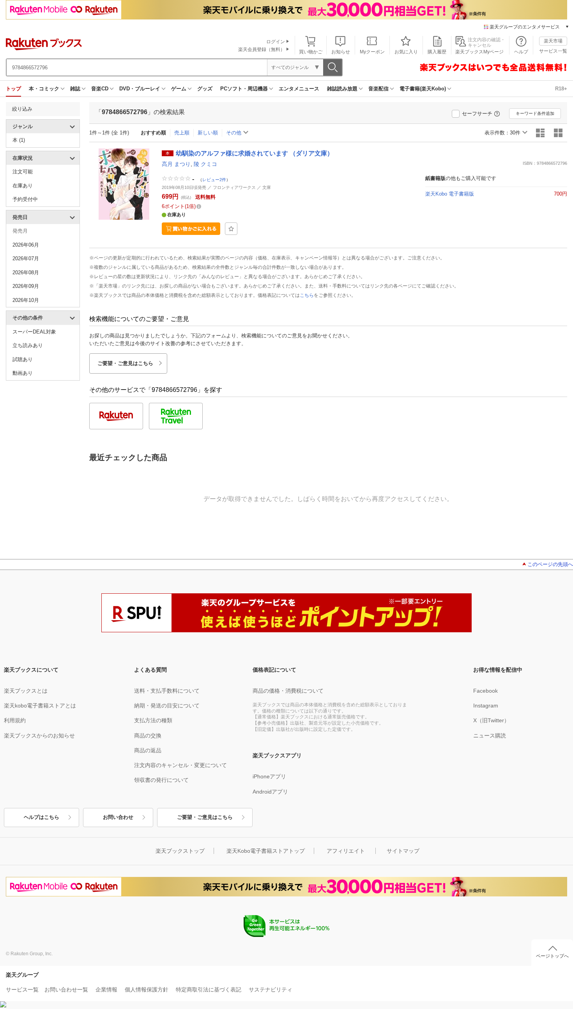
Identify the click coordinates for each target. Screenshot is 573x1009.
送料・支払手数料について (167, 691)
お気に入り (406, 52)
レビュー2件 (214, 179)
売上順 (181, 133)
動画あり (22, 373)
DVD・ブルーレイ (139, 89)
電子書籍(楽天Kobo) (423, 89)
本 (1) (18, 140)
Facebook (485, 691)
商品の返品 (147, 750)
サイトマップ (403, 851)
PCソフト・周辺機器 (244, 89)
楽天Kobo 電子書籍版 (449, 194)
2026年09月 (25, 286)
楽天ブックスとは (26, 691)
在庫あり (22, 186)
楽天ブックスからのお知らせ (39, 735)
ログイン (275, 41)
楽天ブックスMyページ (479, 52)
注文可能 (22, 172)
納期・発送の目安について (167, 705)
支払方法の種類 (153, 720)
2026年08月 (25, 272)
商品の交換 (147, 735)
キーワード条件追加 (535, 113)
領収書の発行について (161, 780)
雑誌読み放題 (342, 89)
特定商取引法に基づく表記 (208, 989)
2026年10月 (25, 300)
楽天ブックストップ (180, 851)
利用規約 (15, 720)
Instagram (485, 705)
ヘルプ (521, 52)
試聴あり (22, 359)
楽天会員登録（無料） (261, 49)
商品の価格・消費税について (288, 691)
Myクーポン (372, 52)
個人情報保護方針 (146, 989)
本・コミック (44, 89)
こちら (307, 295)
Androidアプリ (270, 792)
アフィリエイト (346, 851)
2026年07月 (25, 258)
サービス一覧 (553, 51)
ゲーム (178, 89)
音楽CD (99, 89)
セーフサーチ (477, 113)
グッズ (204, 89)
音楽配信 (378, 89)
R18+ (561, 89)
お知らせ (340, 52)
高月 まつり (176, 164)
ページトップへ (552, 956)
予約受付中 (25, 199)
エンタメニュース (299, 89)
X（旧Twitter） (491, 720)
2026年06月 (25, 245)
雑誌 (75, 89)
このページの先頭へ (550, 564)
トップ (13, 89)
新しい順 (208, 133)
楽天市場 (553, 41)
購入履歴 (437, 52)
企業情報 (106, 989)
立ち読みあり (27, 345)
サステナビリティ (270, 989)
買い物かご (310, 52)
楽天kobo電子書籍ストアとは (40, 705)
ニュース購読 (489, 735)
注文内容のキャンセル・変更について (180, 765)
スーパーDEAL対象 (34, 332)
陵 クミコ (205, 164)
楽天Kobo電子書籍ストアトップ (265, 851)
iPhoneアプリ (269, 776)
